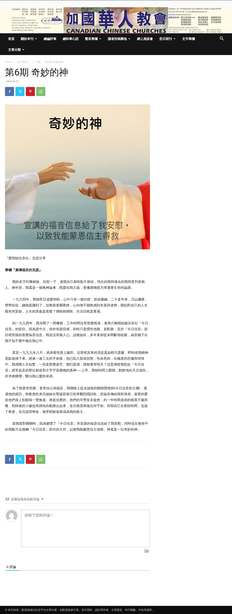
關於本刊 (27, 38)
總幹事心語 (71, 38)
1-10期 (36, 62)
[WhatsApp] (40, 91)
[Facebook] (9, 91)
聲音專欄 (91, 38)
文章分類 (14, 49)
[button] (221, 39)
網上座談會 (145, 38)
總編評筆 (50, 38)
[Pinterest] (30, 91)
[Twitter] (19, 91)
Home (9, 62)
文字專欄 (188, 38)
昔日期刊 (165, 38)
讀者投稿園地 (117, 38)
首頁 (11, 38)
